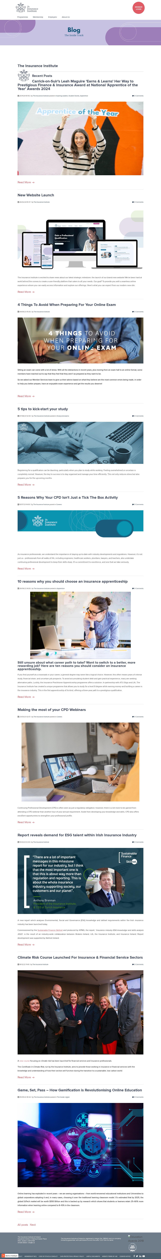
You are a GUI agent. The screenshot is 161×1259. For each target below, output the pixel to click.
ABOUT (20, 1256)
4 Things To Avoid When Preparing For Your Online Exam (67, 304)
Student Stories (74, 96)
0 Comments (138, 96)
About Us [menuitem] (66, 17)
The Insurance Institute (41, 96)
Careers (59, 504)
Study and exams (63, 416)
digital (67, 1097)
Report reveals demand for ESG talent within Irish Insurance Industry (77, 835)
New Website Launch (36, 195)
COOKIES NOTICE (125, 1256)
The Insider (61, 1097)
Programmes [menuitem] (22, 17)
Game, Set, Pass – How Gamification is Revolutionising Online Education (80, 1090)
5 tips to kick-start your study (43, 409)
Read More (24, 182)
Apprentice (84, 96)
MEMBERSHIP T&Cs (30, 1256)
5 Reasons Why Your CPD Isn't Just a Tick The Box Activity (68, 497)
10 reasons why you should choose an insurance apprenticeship (73, 581)
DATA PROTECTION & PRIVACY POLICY (72, 1256)
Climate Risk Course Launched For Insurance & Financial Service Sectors (80, 957)
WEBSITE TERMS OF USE (109, 1256)
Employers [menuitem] (52, 17)
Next (33, 1224)
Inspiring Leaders (62, 96)
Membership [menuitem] (38, 17)
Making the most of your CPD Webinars (52, 709)
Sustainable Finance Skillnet (50, 930)
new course (24, 1061)
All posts (23, 1224)
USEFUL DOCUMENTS (93, 1256)
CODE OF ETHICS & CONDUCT (48, 1256)
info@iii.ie (31, 1243)
